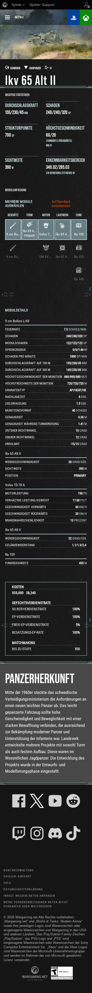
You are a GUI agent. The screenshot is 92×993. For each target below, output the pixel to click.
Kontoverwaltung (18, 870)
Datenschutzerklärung (23, 889)
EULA (7, 883)
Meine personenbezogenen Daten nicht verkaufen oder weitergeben (36, 904)
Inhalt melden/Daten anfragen (29, 896)
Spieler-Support (17, 876)
